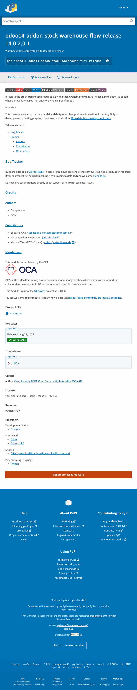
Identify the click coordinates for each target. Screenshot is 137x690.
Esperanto (76, 667)
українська (77, 664)
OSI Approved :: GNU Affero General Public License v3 (40, 453)
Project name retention (22, 535)
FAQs (24, 539)
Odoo (14, 439)
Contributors (23, 146)
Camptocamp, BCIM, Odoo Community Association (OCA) (46, 381)
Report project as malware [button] (68, 475)
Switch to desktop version (69, 645)
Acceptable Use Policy (67, 578)
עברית (66, 667)
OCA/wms (39, 291)
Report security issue (68, 564)
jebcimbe (49, 237)
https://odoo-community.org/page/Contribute (95, 298)
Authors (20, 141)
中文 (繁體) (126, 664)
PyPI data (12, 328)
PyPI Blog (67, 521)
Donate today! (68, 609)
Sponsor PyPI (113, 535)
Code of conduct (67, 569)
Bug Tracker (17, 132)
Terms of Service (67, 560)
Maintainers (22, 151)
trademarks (96, 615)
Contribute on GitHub (112, 526)
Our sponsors (68, 539)
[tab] (16, 77)
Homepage (16, 313)
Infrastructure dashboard (67, 526)
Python (15, 464)
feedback (100, 176)
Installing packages (23, 521)
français (36, 664)
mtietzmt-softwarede (57, 242)
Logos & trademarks (68, 535)
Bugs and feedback (113, 521)
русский (56, 667)
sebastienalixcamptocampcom (48, 233)
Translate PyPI (112, 531)
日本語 (46, 664)
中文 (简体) (112, 664)
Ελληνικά (90, 664)
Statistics (68, 531)
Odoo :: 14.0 (17, 443)
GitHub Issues (36, 172)
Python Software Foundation (71, 625)
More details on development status (91, 118)
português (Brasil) (61, 664)
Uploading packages (22, 526)
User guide (22, 531)
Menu (121, 7)
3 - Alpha (16, 429)
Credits (15, 137)
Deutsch (100, 664)
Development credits (111, 539)
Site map (68, 628)
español (26, 664)
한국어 (87, 667)
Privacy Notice (67, 573)
